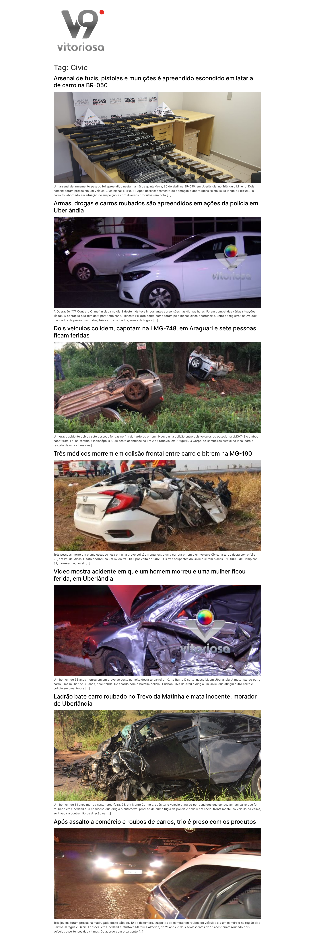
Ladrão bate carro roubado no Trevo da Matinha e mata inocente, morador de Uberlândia (155, 700)
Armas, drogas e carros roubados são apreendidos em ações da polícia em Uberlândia (156, 207)
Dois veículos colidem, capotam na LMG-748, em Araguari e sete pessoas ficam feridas (155, 332)
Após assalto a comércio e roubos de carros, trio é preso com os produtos (155, 821)
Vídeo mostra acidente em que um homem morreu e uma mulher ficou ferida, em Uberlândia (150, 575)
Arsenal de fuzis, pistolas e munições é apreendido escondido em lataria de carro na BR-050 (153, 82)
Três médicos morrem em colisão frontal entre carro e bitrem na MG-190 (153, 453)
